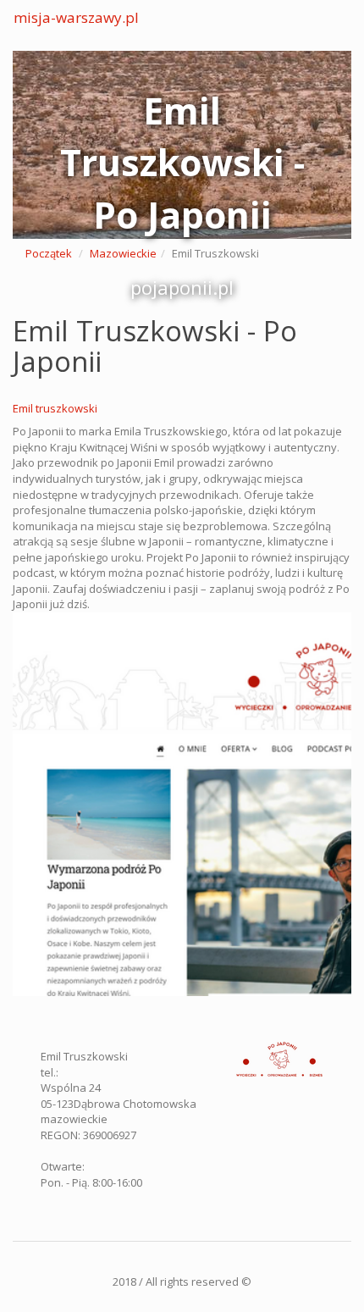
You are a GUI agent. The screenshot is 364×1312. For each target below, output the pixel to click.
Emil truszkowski (55, 408)
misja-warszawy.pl (76, 17)
